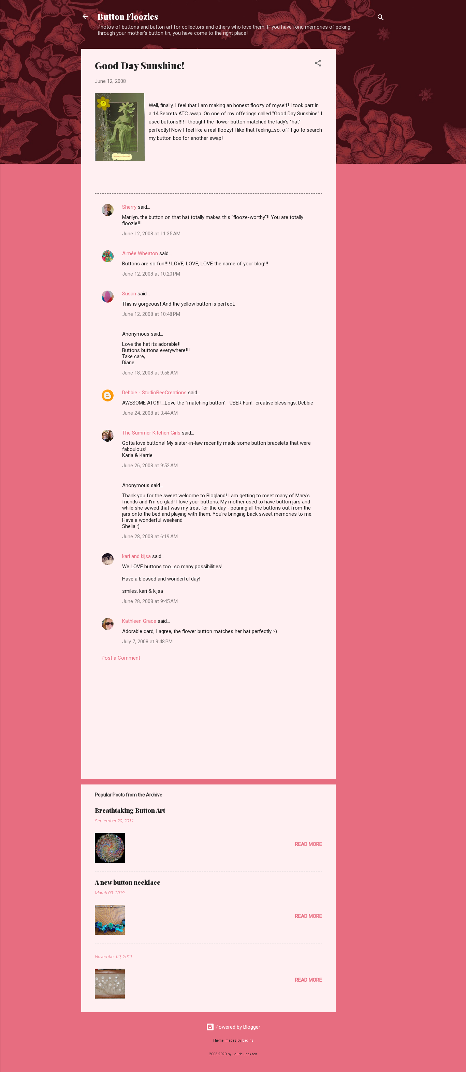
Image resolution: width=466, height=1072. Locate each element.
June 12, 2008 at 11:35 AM (151, 234)
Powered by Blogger (237, 1027)
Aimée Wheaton (140, 253)
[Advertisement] (363, 151)
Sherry (129, 207)
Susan (129, 294)
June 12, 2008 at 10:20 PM (151, 274)
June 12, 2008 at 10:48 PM (151, 314)
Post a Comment (121, 658)
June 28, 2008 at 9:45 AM (150, 601)
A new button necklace (127, 882)
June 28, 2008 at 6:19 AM (150, 536)
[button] (318, 64)
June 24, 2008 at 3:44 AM (150, 413)
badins (247, 1040)
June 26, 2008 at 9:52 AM (150, 465)
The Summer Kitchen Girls (151, 433)
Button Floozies (128, 16)
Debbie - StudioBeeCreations (154, 393)
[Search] (381, 18)
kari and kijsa (136, 556)
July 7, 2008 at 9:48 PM (147, 641)
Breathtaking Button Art (130, 810)
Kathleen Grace (139, 621)
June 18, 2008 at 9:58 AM (150, 373)
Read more (308, 844)
